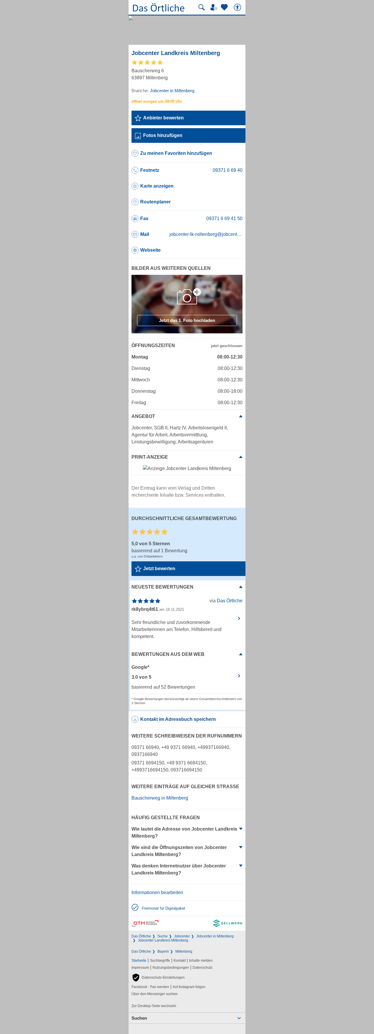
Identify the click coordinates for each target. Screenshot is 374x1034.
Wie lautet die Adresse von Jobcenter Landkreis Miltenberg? (184, 832)
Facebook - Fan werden (150, 987)
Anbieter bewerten (163, 117)
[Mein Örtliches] (214, 7)
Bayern (163, 951)
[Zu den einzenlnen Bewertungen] (147, 64)
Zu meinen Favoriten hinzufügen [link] (176, 153)
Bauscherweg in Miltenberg (159, 797)
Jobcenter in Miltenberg (215, 936)
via (226, 600)
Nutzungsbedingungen (171, 968)
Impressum (140, 968)
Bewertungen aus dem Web (168, 654)
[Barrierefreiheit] (238, 7)
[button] (158, 977)
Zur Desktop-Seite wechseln (153, 1006)
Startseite (138, 960)
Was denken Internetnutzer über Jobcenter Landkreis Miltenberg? (178, 869)
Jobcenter (182, 936)
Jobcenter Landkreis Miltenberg (163, 940)
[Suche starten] (201, 7)
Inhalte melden (201, 960)
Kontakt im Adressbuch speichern (178, 719)
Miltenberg (183, 951)
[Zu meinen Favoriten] (225, 7)
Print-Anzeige (149, 457)
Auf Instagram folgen (189, 987)
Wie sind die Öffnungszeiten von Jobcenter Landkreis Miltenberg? (179, 851)
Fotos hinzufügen (162, 135)
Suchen (139, 1018)
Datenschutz (202, 968)
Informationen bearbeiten (157, 892)
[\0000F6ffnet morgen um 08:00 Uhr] (156, 101)
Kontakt (180, 960)
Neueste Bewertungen (162, 586)
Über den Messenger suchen (154, 994)
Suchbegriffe (160, 960)
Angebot (143, 416)
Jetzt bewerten (159, 568)
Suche (162, 936)
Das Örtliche (141, 936)
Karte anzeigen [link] (157, 186)
